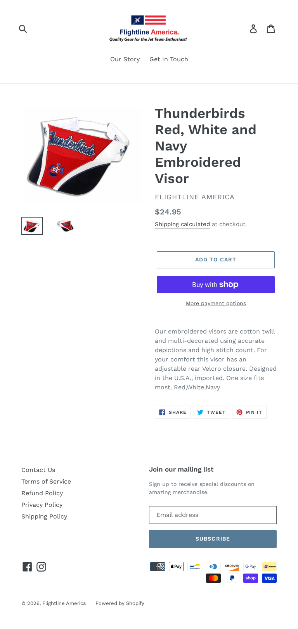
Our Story (125, 59)
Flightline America (64, 603)
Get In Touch (168, 59)
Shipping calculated (182, 224)
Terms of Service (46, 481)
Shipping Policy (44, 516)
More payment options (216, 303)
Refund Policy (42, 493)
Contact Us (38, 469)
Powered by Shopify (119, 603)
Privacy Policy (41, 504)
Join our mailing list (181, 469)
